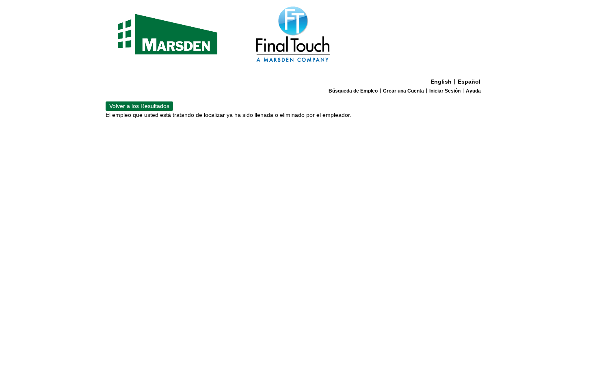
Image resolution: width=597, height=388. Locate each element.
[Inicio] (298, 37)
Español (469, 81)
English (441, 81)
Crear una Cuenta (403, 91)
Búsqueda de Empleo (353, 91)
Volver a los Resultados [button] (139, 106)
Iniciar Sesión (445, 91)
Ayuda (473, 91)
